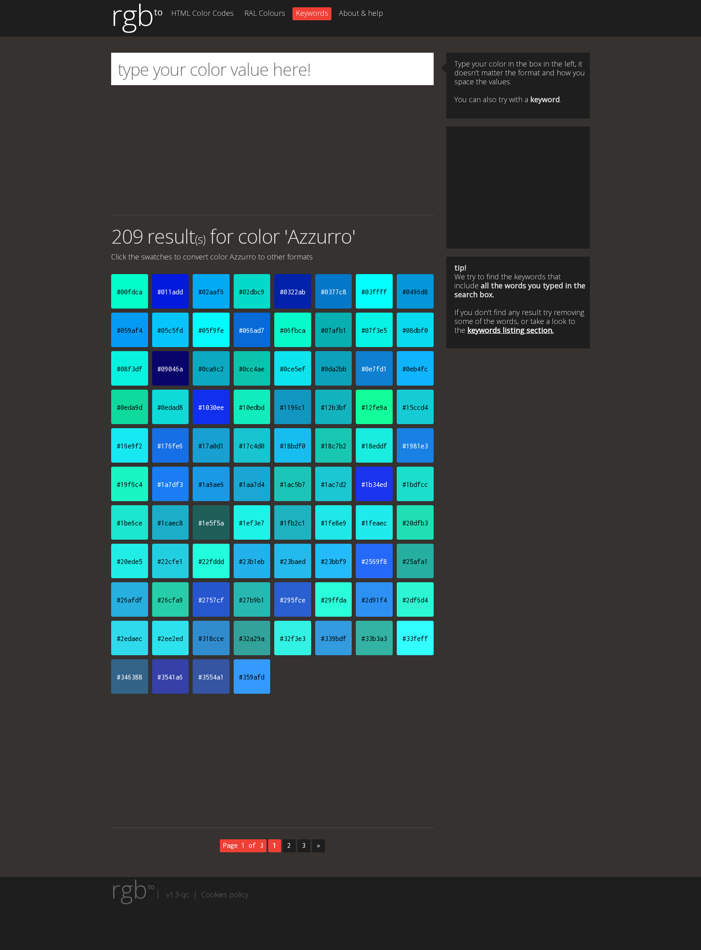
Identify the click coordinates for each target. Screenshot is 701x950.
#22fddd (211, 561)
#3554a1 (211, 677)
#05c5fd (170, 330)
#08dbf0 (415, 330)
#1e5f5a (211, 523)
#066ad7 (251, 330)
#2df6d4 (415, 600)
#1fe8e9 (333, 523)
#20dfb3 (415, 523)
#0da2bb (333, 369)
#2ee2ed (170, 638)
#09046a (170, 369)
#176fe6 (170, 446)
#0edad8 (170, 407)
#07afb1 (333, 330)
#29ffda (333, 600)
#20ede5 (129, 561)
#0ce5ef (292, 369)
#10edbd (251, 407)
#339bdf (333, 638)
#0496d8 (415, 292)
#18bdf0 (292, 446)
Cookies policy (224, 894)
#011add (170, 292)
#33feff (415, 638)
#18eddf (374, 446)
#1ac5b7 (292, 484)
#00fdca (129, 292)
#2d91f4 (374, 600)
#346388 (129, 677)
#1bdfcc (415, 484)
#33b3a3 (374, 638)
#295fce (292, 600)
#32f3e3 (292, 638)
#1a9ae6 (211, 484)
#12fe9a (374, 407)
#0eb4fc (415, 369)
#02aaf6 (211, 292)
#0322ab (292, 292)
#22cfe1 (170, 561)
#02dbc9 (251, 292)
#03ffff (374, 292)
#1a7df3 (170, 484)
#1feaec (374, 523)
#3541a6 (170, 677)
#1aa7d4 (251, 484)
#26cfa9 (170, 600)
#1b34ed (374, 484)
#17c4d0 (251, 446)
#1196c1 (292, 407)
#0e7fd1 (374, 369)
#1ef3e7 (251, 523)
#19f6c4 (129, 484)
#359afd (251, 677)
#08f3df (129, 369)
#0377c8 (333, 292)
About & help (361, 13)
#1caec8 (170, 523)
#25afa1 (415, 561)
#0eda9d (129, 407)
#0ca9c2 (211, 369)
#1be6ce (129, 523)
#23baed (292, 561)
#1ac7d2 (333, 484)
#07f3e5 (374, 330)
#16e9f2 (129, 446)
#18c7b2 (333, 446)
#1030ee (211, 407)
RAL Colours (264, 13)
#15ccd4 (415, 407)
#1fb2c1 (292, 523)
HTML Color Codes (202, 13)
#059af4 (129, 330)
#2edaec (129, 638)
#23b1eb (251, 561)
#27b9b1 (251, 600)
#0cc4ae (251, 369)
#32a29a (251, 638)
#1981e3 (415, 446)
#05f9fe (211, 330)
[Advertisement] (272, 150)
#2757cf (211, 600)
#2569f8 (374, 561)
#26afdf (129, 600)
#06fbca (292, 330)
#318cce (211, 638)
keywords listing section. (510, 330)
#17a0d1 (211, 446)
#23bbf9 (333, 561)
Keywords (312, 13)
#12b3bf (333, 407)
